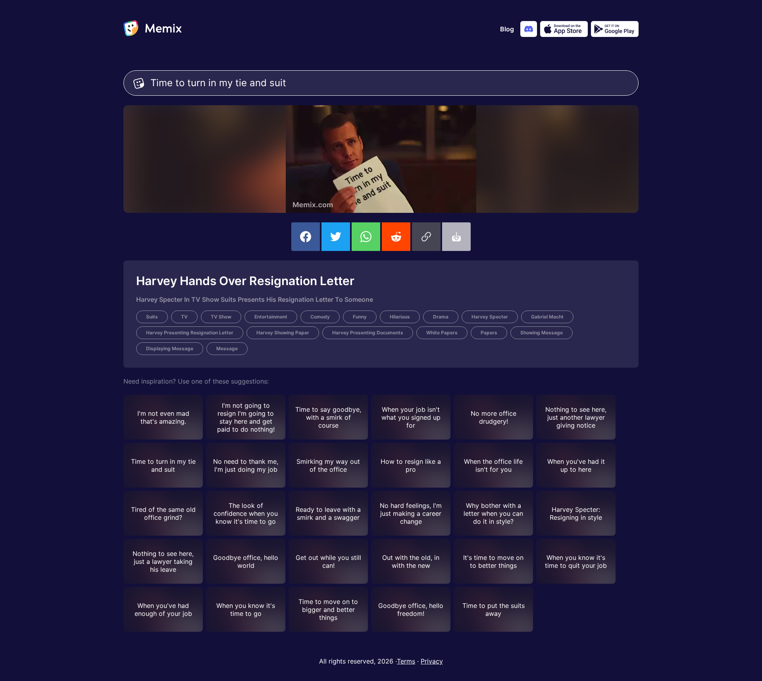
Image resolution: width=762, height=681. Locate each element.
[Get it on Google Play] (615, 29)
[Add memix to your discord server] (528, 29)
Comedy (320, 317)
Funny (360, 317)
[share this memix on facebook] (305, 236)
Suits (152, 317)
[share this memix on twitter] (335, 236)
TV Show (221, 317)
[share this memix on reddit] (396, 236)
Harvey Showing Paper (282, 333)
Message (227, 348)
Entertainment (270, 317)
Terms (406, 661)
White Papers (442, 333)
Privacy (432, 661)
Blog (507, 29)
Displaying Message (169, 348)
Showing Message (541, 333)
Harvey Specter (489, 317)
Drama (440, 317)
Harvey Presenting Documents (367, 333)
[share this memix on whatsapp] (366, 236)
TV (184, 317)
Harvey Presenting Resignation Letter (189, 333)
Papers (489, 333)
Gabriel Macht (547, 317)
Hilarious (400, 317)
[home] (152, 29)
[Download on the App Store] (564, 29)
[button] (426, 236)
